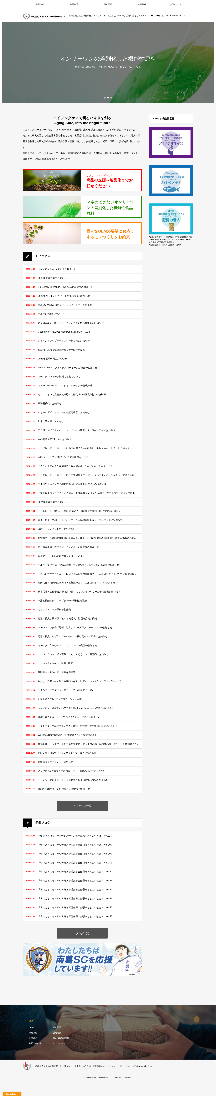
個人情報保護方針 (61, 1038)
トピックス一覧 (82, 805)
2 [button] (108, 98)
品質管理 (33, 1038)
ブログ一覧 (82, 933)
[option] (108, 62)
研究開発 (57, 1027)
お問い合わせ (176, 4)
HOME (32, 1027)
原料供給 (33, 1033)
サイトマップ (59, 1043)
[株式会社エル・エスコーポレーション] (44, 16)
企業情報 (57, 1033)
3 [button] (111, 98)
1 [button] (105, 98)
